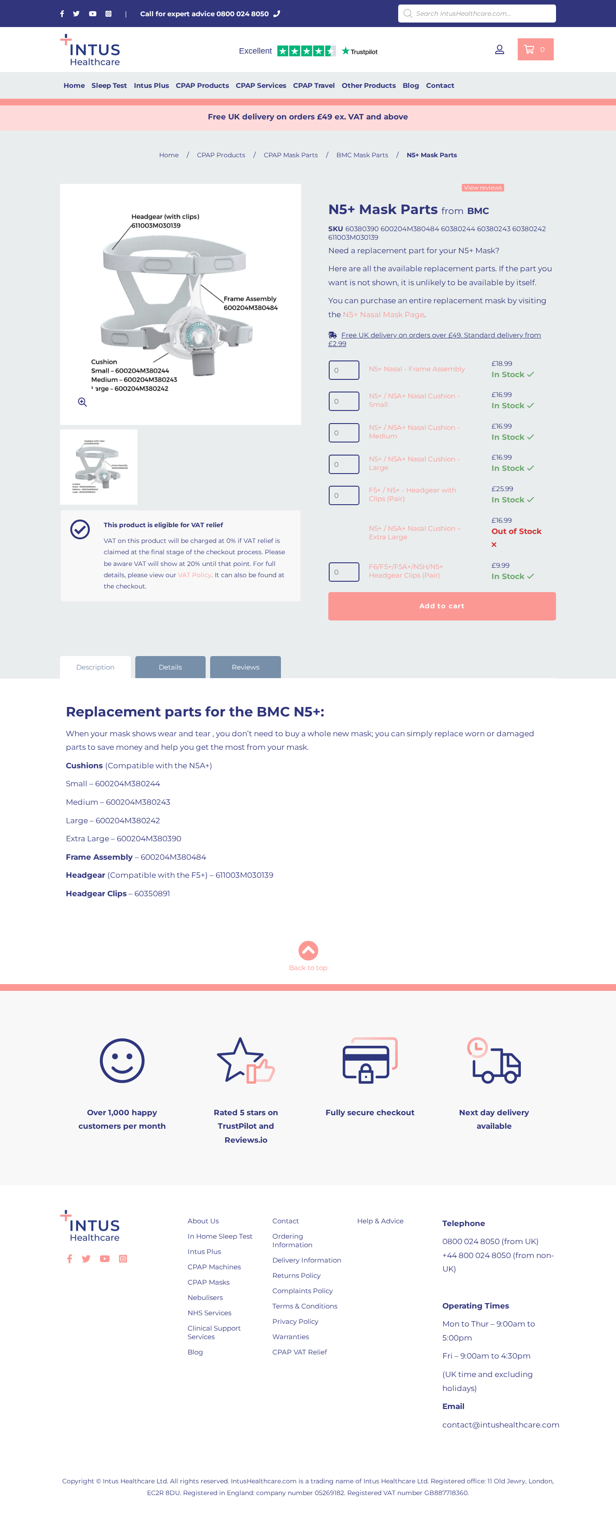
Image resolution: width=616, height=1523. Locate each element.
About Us (203, 1221)
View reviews (483, 187)
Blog (411, 85)
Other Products (369, 85)
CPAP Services (261, 85)
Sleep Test (109, 85)
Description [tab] (95, 667)
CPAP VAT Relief (299, 1352)
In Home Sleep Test (220, 1236)
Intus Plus (151, 85)
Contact (440, 85)
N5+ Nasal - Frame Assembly (417, 369)
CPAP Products (202, 85)
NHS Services (209, 1313)
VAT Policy (194, 575)
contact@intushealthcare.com (501, 1424)
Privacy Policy (295, 1321)
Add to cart (442, 606)
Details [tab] (170, 667)
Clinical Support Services (214, 1332)
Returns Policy (296, 1275)
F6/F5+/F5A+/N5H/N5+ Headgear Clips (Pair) (406, 570)
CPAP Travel (314, 85)
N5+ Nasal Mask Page (383, 314)
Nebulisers (205, 1297)
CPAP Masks (209, 1282)
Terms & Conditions (304, 1306)
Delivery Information (306, 1260)
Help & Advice (380, 1221)
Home (74, 85)
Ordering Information (292, 1240)
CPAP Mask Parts (291, 155)
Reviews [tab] (245, 667)
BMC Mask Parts (362, 155)
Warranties (290, 1336)
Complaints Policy (302, 1290)
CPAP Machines (214, 1267)
